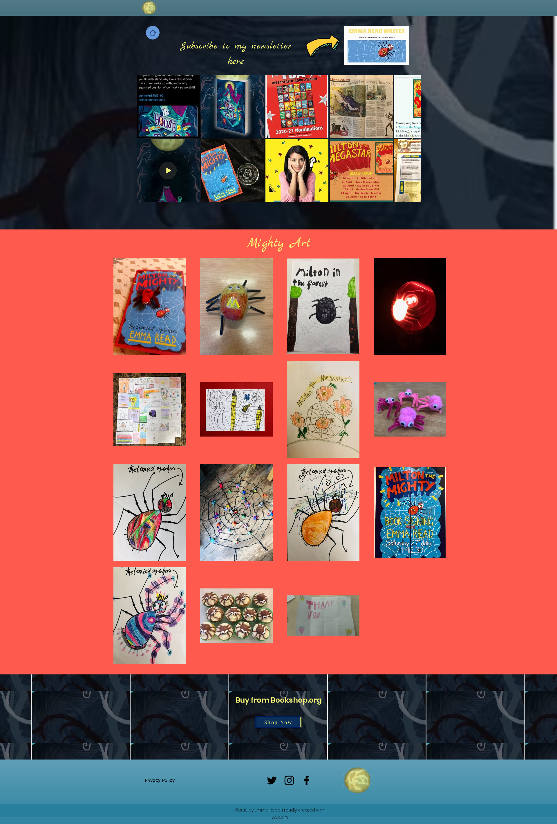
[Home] (153, 33)
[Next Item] (410, 138)
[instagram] (289, 780)
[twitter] (271, 780)
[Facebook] (306, 780)
